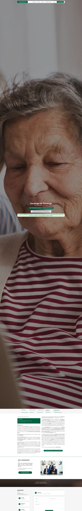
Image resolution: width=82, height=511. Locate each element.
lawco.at (24, 469)
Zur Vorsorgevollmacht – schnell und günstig (41, 207)
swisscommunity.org (21, 421)
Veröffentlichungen (24, 412)
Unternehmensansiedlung (58, 412)
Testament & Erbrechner (48, 410)
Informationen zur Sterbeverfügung (57, 410)
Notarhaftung (48, 412)
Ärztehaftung (31, 412)
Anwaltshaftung (40, 412)
